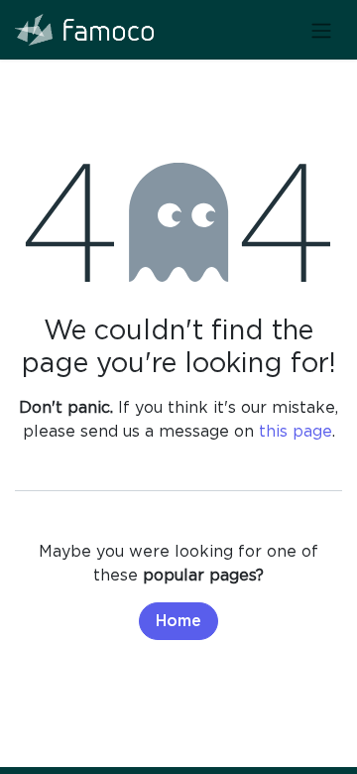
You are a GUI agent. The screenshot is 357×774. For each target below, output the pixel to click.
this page (295, 431)
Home (178, 621)
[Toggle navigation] (321, 30)
